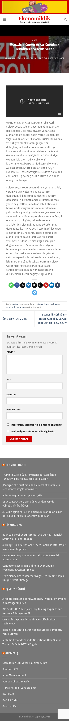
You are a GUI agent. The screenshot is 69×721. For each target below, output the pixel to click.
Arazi (40, 304)
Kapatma (48, 304)
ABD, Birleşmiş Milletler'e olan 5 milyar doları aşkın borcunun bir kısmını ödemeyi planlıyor (32, 514)
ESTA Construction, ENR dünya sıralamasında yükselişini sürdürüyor (28, 503)
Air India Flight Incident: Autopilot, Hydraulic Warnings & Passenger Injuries (34, 601)
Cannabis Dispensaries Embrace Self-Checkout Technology (29, 621)
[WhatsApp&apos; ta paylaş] (11, 285)
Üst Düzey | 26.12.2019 (14, 318)
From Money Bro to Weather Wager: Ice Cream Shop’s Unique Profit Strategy (33, 578)
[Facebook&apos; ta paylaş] (17, 285)
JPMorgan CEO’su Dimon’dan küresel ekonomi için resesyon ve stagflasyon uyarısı (31, 487)
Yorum (10, 352)
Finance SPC (13, 524)
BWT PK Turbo (10, 700)
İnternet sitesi (13, 409)
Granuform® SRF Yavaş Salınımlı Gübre (24, 662)
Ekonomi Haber (15, 465)
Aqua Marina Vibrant (14, 675)
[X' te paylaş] (22, 285)
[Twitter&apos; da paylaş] (28, 285)
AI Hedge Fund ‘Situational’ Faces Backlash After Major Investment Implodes (33, 547)
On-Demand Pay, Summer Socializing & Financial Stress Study (30, 557)
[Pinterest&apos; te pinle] (46, 285)
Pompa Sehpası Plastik (15, 681)
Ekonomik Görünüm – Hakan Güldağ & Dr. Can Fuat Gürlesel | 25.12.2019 (52, 318)
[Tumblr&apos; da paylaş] (57, 285)
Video (34, 40)
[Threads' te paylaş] (34, 285)
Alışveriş (11, 653)
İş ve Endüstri (15, 589)
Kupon (56, 304)
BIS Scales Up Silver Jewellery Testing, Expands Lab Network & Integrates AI (32, 611)
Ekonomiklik (11, 58)
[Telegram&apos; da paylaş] (34, 292)
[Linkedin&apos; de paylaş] (51, 285)
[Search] (65, 20)
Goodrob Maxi (10, 706)
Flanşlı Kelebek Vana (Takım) (19, 687)
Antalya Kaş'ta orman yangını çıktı (22, 495)
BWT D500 (8, 693)
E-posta (11, 394)
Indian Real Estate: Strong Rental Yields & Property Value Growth (32, 632)
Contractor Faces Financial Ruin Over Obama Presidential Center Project (28, 567)
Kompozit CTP (10, 669)
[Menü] (4, 19)
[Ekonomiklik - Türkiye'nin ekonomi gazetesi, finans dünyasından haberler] (34, 19)
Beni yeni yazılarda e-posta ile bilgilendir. (33, 431)
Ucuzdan (20, 307)
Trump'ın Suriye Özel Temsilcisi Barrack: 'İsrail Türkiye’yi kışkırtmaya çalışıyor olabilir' (29, 477)
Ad (8, 379)
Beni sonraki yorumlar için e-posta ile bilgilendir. (36, 424)
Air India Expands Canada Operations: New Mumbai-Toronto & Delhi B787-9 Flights (32, 642)
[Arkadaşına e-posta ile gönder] (40, 285)
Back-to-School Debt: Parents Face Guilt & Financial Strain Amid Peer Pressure (32, 536)
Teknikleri (10, 307)
